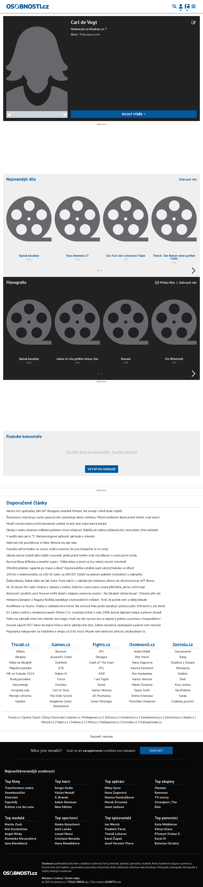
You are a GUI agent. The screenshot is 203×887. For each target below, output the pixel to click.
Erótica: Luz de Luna (19, 807)
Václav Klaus (164, 829)
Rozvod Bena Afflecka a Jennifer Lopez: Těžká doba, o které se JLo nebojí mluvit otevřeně (66, 562)
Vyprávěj (11, 802)
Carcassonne (182, 651)
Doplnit (156, 751)
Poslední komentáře (24, 436)
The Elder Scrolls (61, 696)
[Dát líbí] (21, 114)
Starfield (61, 662)
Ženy (46, 717)
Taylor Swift (142, 690)
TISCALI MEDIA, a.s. (78, 882)
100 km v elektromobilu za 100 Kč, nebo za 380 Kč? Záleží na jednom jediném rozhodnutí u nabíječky (74, 574)
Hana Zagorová (142, 662)
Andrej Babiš (142, 651)
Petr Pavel (142, 657)
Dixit (183, 679)
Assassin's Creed (61, 657)
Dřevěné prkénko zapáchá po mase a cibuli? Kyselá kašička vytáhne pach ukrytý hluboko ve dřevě (70, 568)
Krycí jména (183, 685)
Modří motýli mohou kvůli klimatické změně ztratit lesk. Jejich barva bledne (56, 524)
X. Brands (61, 797)
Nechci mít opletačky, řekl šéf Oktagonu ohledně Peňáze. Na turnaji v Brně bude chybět (64, 511)
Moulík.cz (47, 722)
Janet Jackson (114, 807)
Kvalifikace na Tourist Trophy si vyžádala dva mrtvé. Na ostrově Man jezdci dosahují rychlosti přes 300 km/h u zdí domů (85, 606)
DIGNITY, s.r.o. (113, 882)
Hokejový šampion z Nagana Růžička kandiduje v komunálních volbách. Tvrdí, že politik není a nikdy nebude (76, 600)
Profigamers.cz (92, 717)
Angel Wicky (13, 834)
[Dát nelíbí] (52, 114)
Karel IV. (160, 838)
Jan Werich (112, 824)
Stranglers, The (166, 802)
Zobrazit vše (188, 179)
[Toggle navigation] (193, 6)
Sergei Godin (64, 788)
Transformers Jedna (19, 788)
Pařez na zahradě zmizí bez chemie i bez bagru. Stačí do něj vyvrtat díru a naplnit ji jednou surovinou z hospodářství (83, 619)
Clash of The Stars (101, 662)
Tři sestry (162, 797)
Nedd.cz (189, 717)
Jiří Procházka (102, 696)
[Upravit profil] (194, 22)
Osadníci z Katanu (183, 662)
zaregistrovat (92, 751)
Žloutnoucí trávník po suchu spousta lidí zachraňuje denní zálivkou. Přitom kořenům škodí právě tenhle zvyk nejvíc (83, 517)
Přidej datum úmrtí (90, 34)
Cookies (58, 878)
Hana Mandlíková (67, 843)
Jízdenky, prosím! (182, 701)
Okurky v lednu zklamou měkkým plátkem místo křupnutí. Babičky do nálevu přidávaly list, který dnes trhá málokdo (82, 530)
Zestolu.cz (182, 644)
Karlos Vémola (101, 690)
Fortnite (60, 685)
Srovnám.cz (129, 722)
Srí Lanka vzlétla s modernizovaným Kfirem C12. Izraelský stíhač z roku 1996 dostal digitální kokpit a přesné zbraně (83, 612)
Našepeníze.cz (110, 722)
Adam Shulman (66, 802)
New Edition (63, 807)
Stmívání (11, 797)
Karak (183, 696)
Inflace (20, 651)
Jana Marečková (16, 843)
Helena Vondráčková (119, 797)
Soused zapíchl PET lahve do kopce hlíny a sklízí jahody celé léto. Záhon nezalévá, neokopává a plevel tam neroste (83, 625)
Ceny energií (20, 685)
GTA (61, 668)
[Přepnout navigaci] (181, 6)
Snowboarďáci (15, 792)
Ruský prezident (20, 679)
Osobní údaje (72, 878)
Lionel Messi (64, 834)
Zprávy (26, 717)
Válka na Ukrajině (20, 662)
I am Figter (101, 679)
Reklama (47, 878)
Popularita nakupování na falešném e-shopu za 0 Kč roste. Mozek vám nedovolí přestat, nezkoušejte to (76, 631)
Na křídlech (182, 690)
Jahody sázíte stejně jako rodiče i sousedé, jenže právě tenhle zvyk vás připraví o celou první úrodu (71, 555)
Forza (61, 679)
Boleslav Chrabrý (167, 843)
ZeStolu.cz (111, 717)
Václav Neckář (65, 792)
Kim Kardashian (142, 673)
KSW (102, 673)
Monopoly (183, 668)
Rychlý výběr (132, 114)
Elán (158, 807)
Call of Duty (61, 690)
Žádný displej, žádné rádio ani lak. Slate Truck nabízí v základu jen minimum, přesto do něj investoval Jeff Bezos (80, 581)
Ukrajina (20, 657)
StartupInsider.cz (151, 722)
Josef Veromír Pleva (119, 843)
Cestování (58, 717)
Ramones (161, 792)
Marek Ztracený (142, 685)
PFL (101, 668)
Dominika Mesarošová (20, 838)
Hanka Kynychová (67, 824)
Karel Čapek (113, 838)
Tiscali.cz (20, 644)
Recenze (60, 651)
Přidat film (167, 282)
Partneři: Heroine (101, 736)
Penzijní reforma (20, 696)
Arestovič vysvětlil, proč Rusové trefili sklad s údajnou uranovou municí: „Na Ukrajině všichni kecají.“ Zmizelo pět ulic (83, 593)
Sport (37, 717)
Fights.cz (101, 644)
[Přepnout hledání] (174, 6)
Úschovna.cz (173, 717)
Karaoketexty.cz (151, 717)
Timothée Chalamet (142, 701)
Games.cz (61, 644)
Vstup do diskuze (102, 469)
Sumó (101, 685)
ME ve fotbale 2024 (20, 673)
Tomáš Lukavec (116, 834)
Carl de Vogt (84, 22)
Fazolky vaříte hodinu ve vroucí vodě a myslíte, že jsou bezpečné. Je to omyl (57, 549)
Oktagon (101, 657)
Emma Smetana (142, 696)
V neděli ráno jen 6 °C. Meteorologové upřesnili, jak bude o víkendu (50, 536)
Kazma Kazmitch (142, 668)
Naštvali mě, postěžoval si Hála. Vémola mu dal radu (41, 543)
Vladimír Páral (115, 829)
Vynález (20, 701)
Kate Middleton (166, 824)
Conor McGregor (101, 701)
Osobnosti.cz (142, 644)
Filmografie (16, 282)
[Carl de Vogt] (37, 65)
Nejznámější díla (21, 179)
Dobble (183, 673)
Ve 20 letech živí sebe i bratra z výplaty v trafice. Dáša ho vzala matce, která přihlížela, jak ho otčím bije (75, 587)
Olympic (160, 788)
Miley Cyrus (113, 788)
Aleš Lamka (63, 829)
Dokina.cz (77, 722)
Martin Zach (13, 824)
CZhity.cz (92, 722)
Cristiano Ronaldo (67, 838)
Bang (182, 657)
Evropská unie (20, 690)
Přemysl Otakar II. (167, 834)
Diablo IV (61, 673)
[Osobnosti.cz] (27, 6)
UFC (101, 651)
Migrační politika (20, 668)
